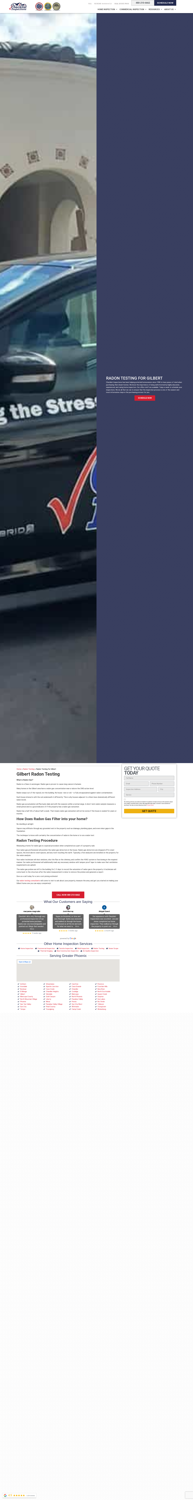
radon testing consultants (30, 881)
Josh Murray (68, 911)
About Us (169, 9)
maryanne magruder (31, 911)
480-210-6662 (143, 2)
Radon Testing (28, 769)
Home (19, 769)
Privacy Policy (150, 805)
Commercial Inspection (132, 9)
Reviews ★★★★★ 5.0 (103, 4)
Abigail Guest (104, 911)
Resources (154, 9)
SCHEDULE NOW (165, 3)
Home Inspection (106, 9)
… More (76, 926)
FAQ (89, 4)
